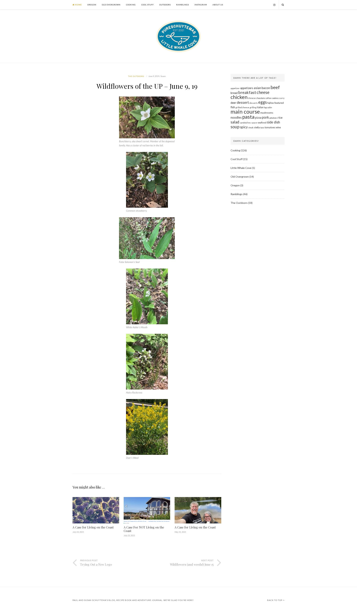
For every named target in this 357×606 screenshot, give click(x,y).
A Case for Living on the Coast (93, 527)
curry (281, 98)
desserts (254, 103)
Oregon (91, 5)
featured (279, 102)
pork (265, 117)
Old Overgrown (111, 5)
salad (235, 122)
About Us (218, 5)
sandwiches (245, 122)
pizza (258, 117)
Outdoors (165, 5)
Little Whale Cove (241, 167)
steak (250, 127)
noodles (236, 117)
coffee (268, 98)
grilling (253, 107)
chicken (239, 97)
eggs (262, 102)
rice (280, 117)
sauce (254, 122)
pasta (248, 117)
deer (233, 102)
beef (275, 87)
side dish (273, 122)
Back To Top (275, 600)
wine (278, 127)
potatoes (273, 118)
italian (260, 107)
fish (233, 107)
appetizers (246, 88)
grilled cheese (242, 107)
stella (257, 127)
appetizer (235, 88)
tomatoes (270, 127)
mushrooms (266, 112)
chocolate (260, 98)
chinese (252, 98)
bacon (266, 88)
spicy (244, 127)
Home (78, 5)
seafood (262, 122)
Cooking (131, 5)
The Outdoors (136, 76)
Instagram (200, 5)
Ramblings (182, 5)
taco (262, 127)
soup (235, 126)
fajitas (270, 102)
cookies (275, 98)
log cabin (268, 107)
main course (245, 111)
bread (234, 92)
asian (257, 88)
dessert (243, 102)
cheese (263, 92)
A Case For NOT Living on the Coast (144, 529)
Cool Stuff (147, 5)
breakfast (247, 92)
